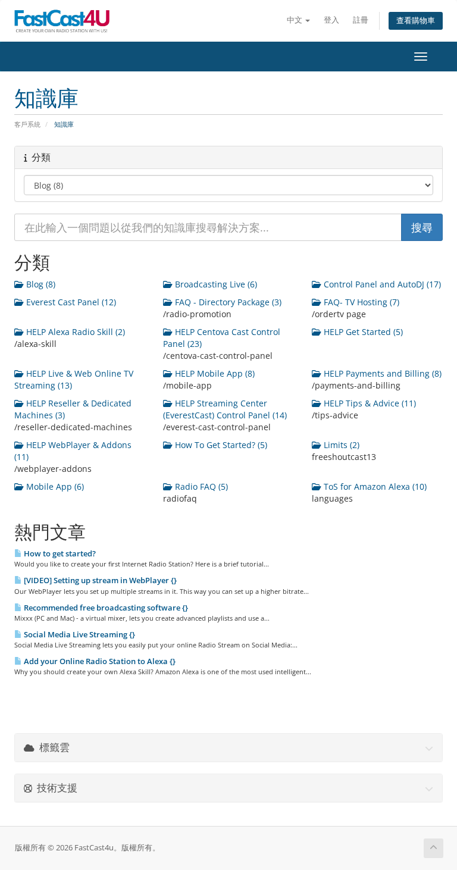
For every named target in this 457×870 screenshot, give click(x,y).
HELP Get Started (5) (362, 331)
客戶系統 (27, 124)
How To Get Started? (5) (220, 444)
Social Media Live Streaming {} (78, 634)
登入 (331, 20)
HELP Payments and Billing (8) (381, 373)
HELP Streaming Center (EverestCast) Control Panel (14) (225, 409)
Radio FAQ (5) (200, 486)
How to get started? (59, 553)
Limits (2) (340, 444)
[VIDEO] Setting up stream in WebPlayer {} (99, 580)
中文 (295, 20)
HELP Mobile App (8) (214, 373)
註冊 (360, 20)
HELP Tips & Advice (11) (368, 403)
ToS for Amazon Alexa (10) (374, 486)
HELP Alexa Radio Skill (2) (74, 331)
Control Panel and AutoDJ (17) (381, 284)
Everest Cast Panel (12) (70, 302)
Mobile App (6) (54, 486)
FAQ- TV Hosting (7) (360, 302)
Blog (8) (39, 284)
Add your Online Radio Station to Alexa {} (99, 661)
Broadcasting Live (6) (215, 284)
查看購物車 (415, 20)
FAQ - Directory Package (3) (227, 302)
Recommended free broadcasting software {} (105, 607)
